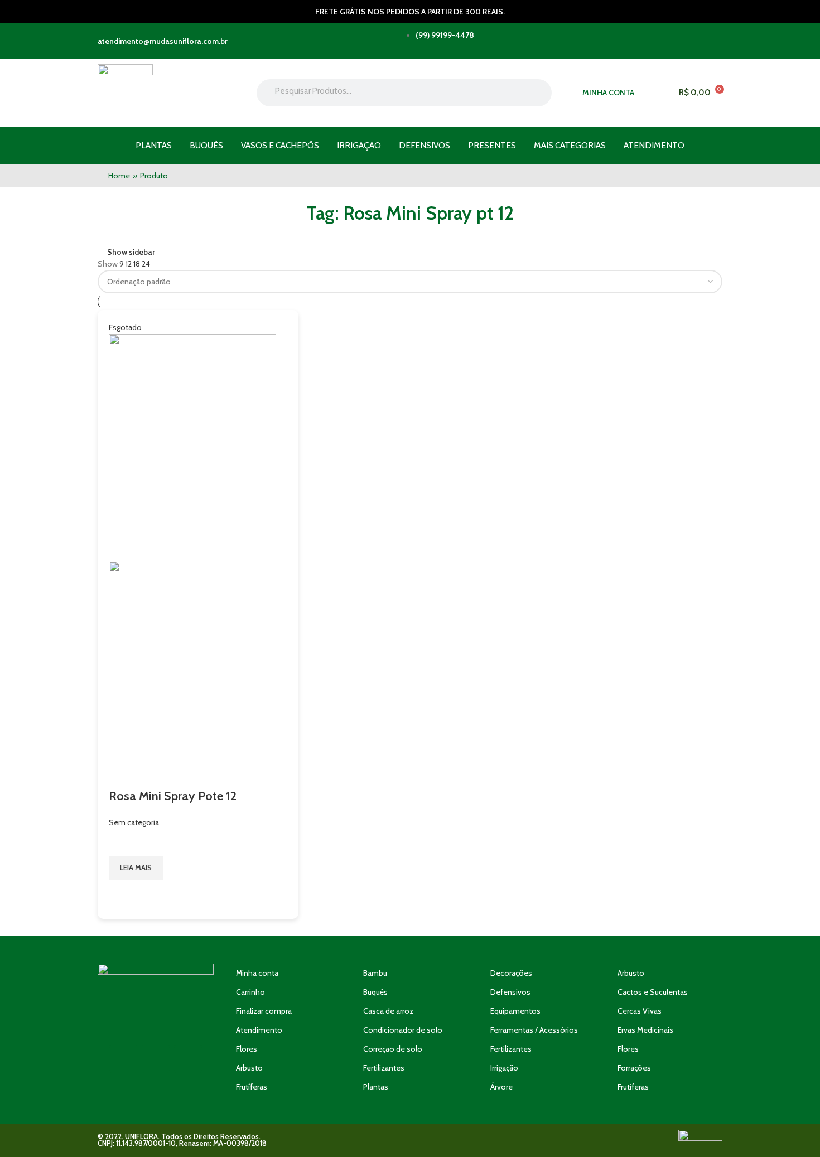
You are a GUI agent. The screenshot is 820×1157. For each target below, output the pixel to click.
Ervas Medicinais (645, 1030)
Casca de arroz (388, 1011)
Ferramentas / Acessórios (534, 1030)
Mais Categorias (570, 145)
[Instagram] (156, 1059)
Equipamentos (515, 1011)
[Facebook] (188, 1059)
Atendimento (654, 145)
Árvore (501, 1087)
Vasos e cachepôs (280, 145)
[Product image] (192, 674)
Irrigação (359, 145)
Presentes (492, 145)
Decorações (511, 973)
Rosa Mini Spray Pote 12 (173, 795)
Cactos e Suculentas (653, 992)
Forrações (634, 1068)
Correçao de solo (392, 1049)
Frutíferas (251, 1087)
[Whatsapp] (123, 1059)
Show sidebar (131, 252)
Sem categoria (134, 822)
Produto (154, 176)
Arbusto (249, 1068)
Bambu (375, 973)
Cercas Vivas (640, 1011)
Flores (246, 1049)
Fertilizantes (383, 1068)
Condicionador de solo (402, 1030)
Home (119, 176)
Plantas (154, 145)
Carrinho (250, 992)
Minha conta (257, 973)
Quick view (123, 894)
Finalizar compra (264, 1011)
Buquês (206, 145)
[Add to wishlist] (123, 842)
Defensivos (424, 145)
